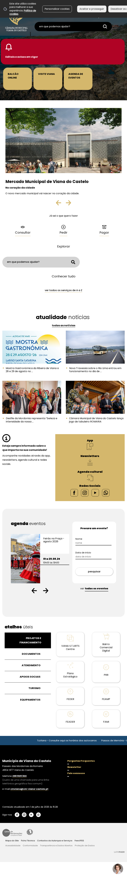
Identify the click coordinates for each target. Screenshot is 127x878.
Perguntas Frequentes (81, 760)
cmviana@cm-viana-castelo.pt (29, 789)
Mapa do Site (12, 840)
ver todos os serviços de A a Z (63, 290)
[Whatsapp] (105, 492)
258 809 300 (19, 776)
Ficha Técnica (28, 840)
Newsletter (74, 767)
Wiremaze (119, 852)
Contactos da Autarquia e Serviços (54, 840)
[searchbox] (73, 26)
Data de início (88, 552)
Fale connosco (76, 773)
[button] (34, 590)
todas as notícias (63, 325)
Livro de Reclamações (12, 833)
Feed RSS (79, 840)
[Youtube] (95, 492)
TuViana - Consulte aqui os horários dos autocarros (47, 740)
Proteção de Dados (85, 845)
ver (94, 588)
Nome (84, 539)
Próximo (68, 204)
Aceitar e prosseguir (91, 9)
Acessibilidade (30, 832)
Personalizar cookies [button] (57, 9)
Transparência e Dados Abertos (56, 845)
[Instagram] (84, 492)
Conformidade (30, 845)
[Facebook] (74, 492)
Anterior (61, 204)
